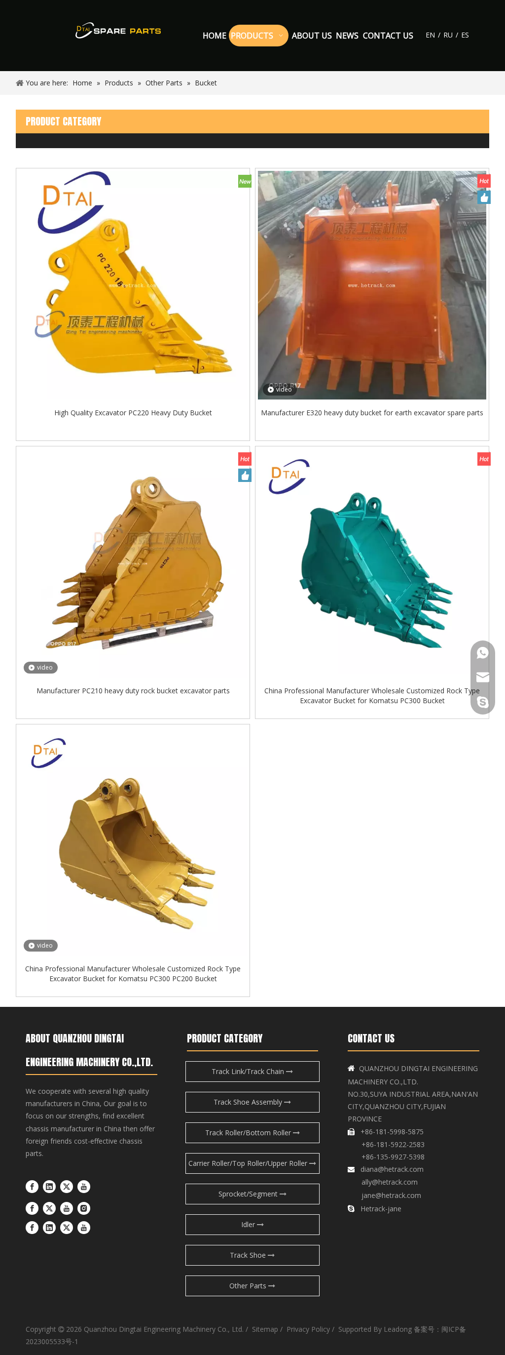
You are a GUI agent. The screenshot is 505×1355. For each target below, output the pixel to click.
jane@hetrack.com (390, 1195)
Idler (249, 1224)
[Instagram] (83, 1208)
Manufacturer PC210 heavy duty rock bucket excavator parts (133, 690)
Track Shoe (249, 1255)
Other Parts (248, 1285)
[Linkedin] (49, 1186)
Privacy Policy (307, 1329)
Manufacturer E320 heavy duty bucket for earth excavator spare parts (372, 412)
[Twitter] (66, 1186)
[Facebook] (32, 1186)
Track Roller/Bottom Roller (249, 1132)
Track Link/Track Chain (249, 1071)
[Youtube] (83, 1186)
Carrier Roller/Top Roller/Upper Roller (248, 1163)
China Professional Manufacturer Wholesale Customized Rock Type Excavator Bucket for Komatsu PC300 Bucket (372, 695)
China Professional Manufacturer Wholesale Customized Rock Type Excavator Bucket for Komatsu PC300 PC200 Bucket (133, 973)
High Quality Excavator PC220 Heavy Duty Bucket (133, 412)
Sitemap (265, 1329)
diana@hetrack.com (392, 1169)
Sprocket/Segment (249, 1193)
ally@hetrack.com (389, 1182)
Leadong (398, 1329)
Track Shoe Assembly (249, 1102)
